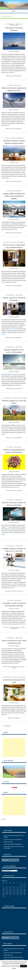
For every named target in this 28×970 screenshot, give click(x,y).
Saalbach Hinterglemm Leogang (14, 374)
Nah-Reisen (19, 24)
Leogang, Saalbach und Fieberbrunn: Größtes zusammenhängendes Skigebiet (14, 196)
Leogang (9, 490)
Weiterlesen (11, 72)
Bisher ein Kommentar (14, 718)
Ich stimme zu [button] (23, 966)
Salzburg (22, 627)
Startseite (3, 819)
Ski (22, 591)
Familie (6, 666)
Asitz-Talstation (12, 328)
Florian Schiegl (15, 109)
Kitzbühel (7, 627)
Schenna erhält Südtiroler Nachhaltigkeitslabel (13, 844)
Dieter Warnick (15, 51)
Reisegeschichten (14, 25)
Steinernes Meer (14, 628)
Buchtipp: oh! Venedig (8, 841)
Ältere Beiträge (6, 726)
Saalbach (14, 667)
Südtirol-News (22, 398)
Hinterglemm (11, 666)
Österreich (14, 490)
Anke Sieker (15, 162)
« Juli (14, 899)
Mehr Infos (14, 968)
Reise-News (18, 85)
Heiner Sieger (15, 702)
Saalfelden (19, 490)
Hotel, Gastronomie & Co (18, 138)
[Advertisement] (14, 747)
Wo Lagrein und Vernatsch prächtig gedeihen (13, 839)
